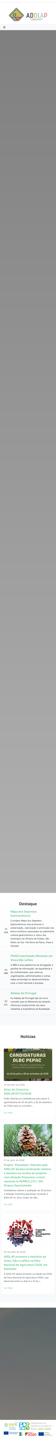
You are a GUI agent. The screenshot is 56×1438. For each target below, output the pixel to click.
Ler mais (8, 1112)
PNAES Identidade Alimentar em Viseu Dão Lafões (31, 958)
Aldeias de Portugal (23, 993)
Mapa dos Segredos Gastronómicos (23, 913)
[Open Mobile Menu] (4, 27)
